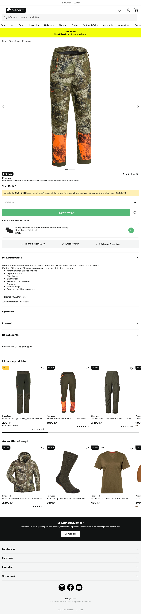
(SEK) (71, 598)
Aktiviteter (49, 25)
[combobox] (69, 17)
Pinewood (26, 41)
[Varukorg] (136, 10)
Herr (12, 25)
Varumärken (124, 25)
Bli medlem (70, 533)
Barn (21, 25)
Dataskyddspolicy (66, 610)
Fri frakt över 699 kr (70, 2)
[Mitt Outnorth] (128, 10)
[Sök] (4, 17)
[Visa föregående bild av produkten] (3, 106)
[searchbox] (72, 17)
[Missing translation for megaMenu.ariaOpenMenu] (3, 10)
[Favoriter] (119, 10)
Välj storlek (32, 230)
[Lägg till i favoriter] (135, 212)
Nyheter (63, 25)
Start (4, 41)
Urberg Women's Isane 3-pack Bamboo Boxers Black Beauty (41, 227)
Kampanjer (108, 25)
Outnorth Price (90, 25)
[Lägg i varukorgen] (131, 230)
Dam (3, 25)
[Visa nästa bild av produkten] (138, 106)
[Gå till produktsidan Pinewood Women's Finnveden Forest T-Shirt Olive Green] (112, 472)
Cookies (79, 610)
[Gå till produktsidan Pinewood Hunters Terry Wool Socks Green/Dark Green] (68, 472)
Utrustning (33, 25)
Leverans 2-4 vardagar (70, 5)
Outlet (75, 25)
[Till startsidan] (16, 10)
